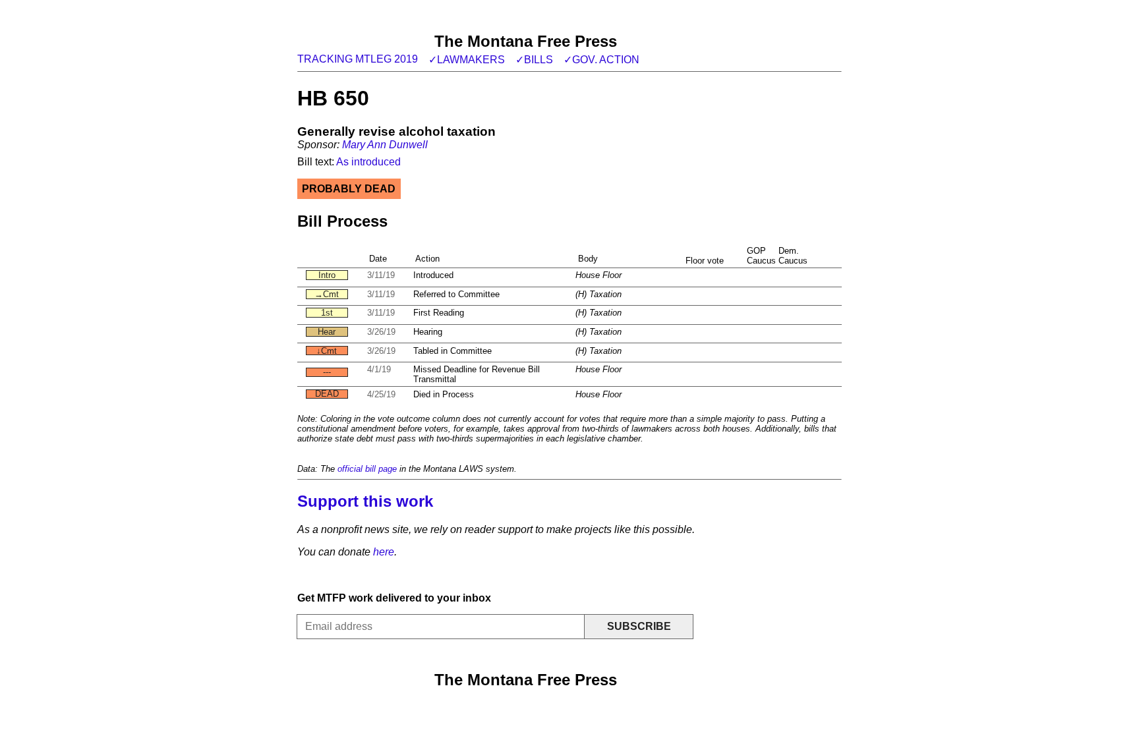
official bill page (367, 469)
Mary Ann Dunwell (385, 144)
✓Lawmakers (466, 59)
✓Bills (534, 59)
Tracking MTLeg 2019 (357, 59)
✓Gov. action (601, 59)
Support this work (365, 501)
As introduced (368, 161)
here (383, 551)
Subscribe (639, 626)
